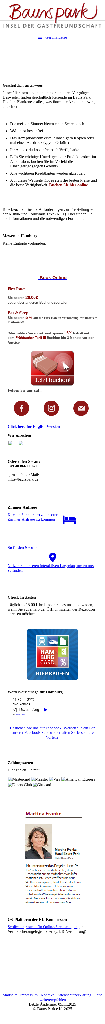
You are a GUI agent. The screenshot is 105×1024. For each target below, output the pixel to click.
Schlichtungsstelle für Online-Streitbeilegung (44, 927)
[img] (52, 14)
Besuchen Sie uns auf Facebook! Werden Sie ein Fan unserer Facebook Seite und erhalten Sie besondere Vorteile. (52, 732)
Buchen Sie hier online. (69, 185)
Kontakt (48, 995)
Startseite (10, 995)
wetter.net (20, 714)
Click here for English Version (34, 426)
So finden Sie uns (22, 547)
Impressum (29, 995)
